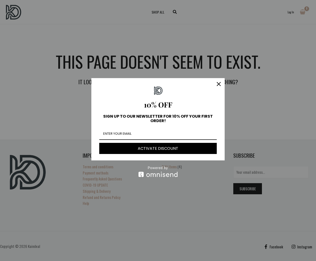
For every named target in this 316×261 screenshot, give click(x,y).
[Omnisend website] (158, 171)
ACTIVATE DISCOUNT (158, 148)
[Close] (219, 84)
